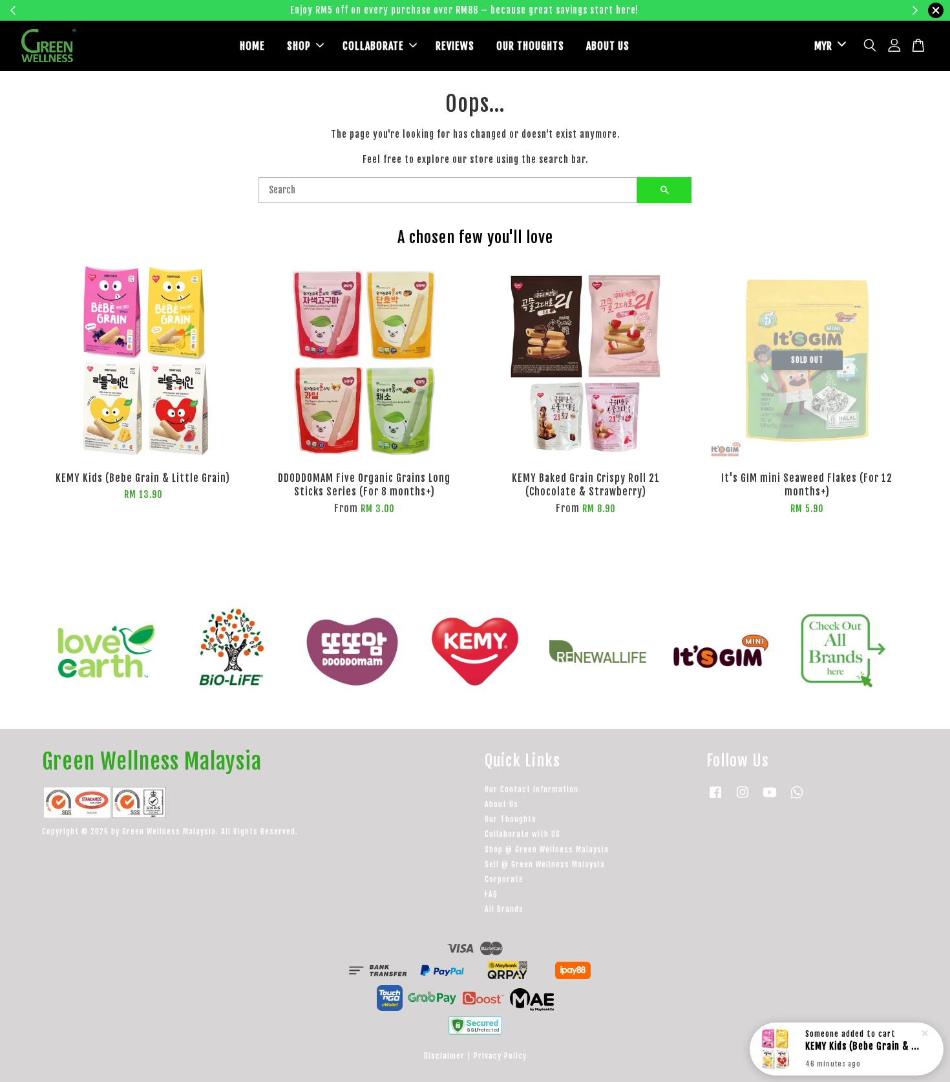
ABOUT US (607, 45)
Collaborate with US (522, 834)
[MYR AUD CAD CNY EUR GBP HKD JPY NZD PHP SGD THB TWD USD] (828, 46)
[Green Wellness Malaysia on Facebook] (715, 798)
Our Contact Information (531, 789)
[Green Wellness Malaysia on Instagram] (743, 798)
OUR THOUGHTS (530, 45)
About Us (501, 804)
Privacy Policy (500, 1056)
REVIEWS (455, 45)
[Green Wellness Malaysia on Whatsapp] (797, 798)
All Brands (504, 909)
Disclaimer (444, 1056)
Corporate (504, 879)
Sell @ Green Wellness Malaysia (545, 864)
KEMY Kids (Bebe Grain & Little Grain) (862, 1049)
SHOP (299, 45)
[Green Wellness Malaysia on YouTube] (770, 798)
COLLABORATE (373, 45)
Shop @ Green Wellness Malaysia (547, 849)
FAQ (491, 894)
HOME (252, 45)
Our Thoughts (510, 819)
